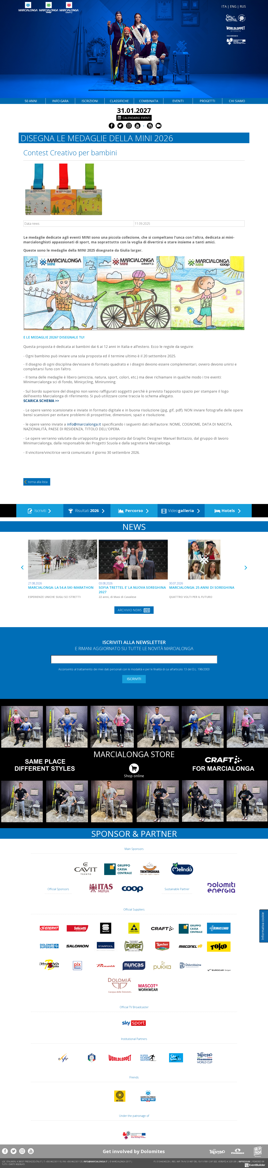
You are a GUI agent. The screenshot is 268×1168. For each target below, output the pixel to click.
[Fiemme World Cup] (204, 1065)
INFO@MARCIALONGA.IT (96, 1161)
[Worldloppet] (190, 29)
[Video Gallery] (158, 126)
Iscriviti (40, 510)
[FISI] (91, 1065)
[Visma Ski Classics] (190, 18)
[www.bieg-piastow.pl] (120, 1103)
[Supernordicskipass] (148, 1065)
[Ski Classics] (176, 1065)
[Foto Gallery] (150, 126)
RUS (243, 6)
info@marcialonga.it (84, 424)
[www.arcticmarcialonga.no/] (148, 1103)
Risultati (86, 510)
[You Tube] (137, 126)
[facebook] (112, 126)
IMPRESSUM (244, 1161)
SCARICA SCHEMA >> (41, 400)
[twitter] (120, 126)
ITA (224, 6)
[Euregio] (190, 40)
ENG (233, 6)
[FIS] (134, 1027)
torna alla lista (37, 482)
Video (180, 510)
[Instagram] (129, 126)
